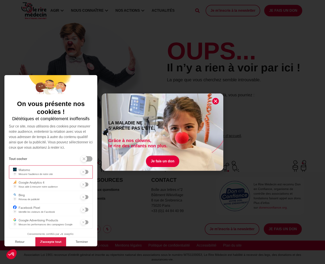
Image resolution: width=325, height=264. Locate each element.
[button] (11, 254)
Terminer (82, 241)
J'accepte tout (50, 241)
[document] (162, 132)
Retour (20, 241)
